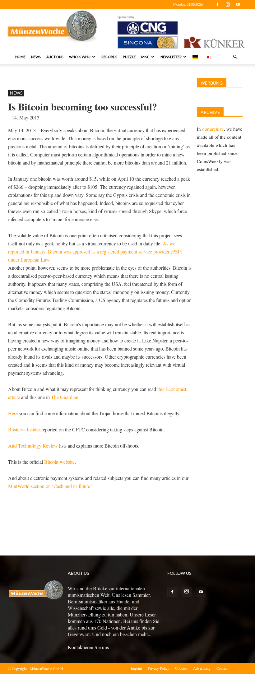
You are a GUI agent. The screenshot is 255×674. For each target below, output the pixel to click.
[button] (235, 56)
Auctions (54, 57)
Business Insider (24, 429)
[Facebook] (217, 4)
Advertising (202, 668)
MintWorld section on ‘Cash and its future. (49, 486)
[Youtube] (238, 4)
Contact (222, 668)
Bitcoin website (59, 461)
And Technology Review (33, 445)
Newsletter (171, 57)
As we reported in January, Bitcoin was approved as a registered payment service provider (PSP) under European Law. (95, 251)
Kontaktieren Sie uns (88, 647)
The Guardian (64, 397)
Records (109, 57)
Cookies (181, 668)
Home (20, 57)
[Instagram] (227, 4)
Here (13, 413)
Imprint (136, 668)
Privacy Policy (158, 668)
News (36, 57)
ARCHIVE (210, 112)
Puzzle (129, 57)
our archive (213, 129)
